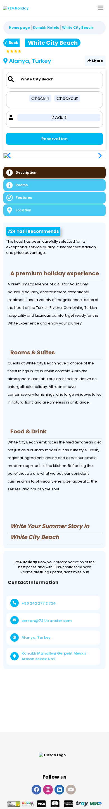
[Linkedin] (59, 789)
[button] (98, 155)
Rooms (22, 185)
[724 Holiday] (14, 8)
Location (23, 210)
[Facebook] (36, 789)
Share (97, 60)
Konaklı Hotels (46, 27)
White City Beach (77, 27)
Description (26, 172)
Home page (19, 27)
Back (13, 42)
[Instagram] (48, 789)
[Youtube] (71, 789)
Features (24, 197)
